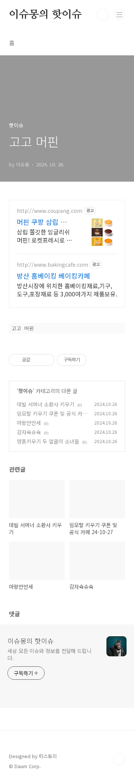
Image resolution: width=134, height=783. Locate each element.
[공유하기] (37, 359)
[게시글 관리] (46, 359)
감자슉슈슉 (29, 432)
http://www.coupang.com (49, 211)
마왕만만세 (29, 422)
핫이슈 (25, 390)
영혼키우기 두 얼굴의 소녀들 (48, 441)
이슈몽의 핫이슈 (45, 15)
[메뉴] (119, 14)
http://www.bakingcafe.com (52, 264)
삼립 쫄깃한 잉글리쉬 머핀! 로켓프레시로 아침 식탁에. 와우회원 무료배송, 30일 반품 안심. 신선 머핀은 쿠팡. (44, 235)
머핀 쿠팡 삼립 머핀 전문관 (42, 221)
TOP (119, 759)
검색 (102, 14)
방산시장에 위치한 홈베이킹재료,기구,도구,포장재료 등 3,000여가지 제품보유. (67, 289)
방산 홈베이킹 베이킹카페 (53, 275)
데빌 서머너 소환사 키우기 (45, 404)
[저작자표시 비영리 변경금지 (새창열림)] (97, 360)
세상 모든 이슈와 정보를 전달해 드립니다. (49, 654)
